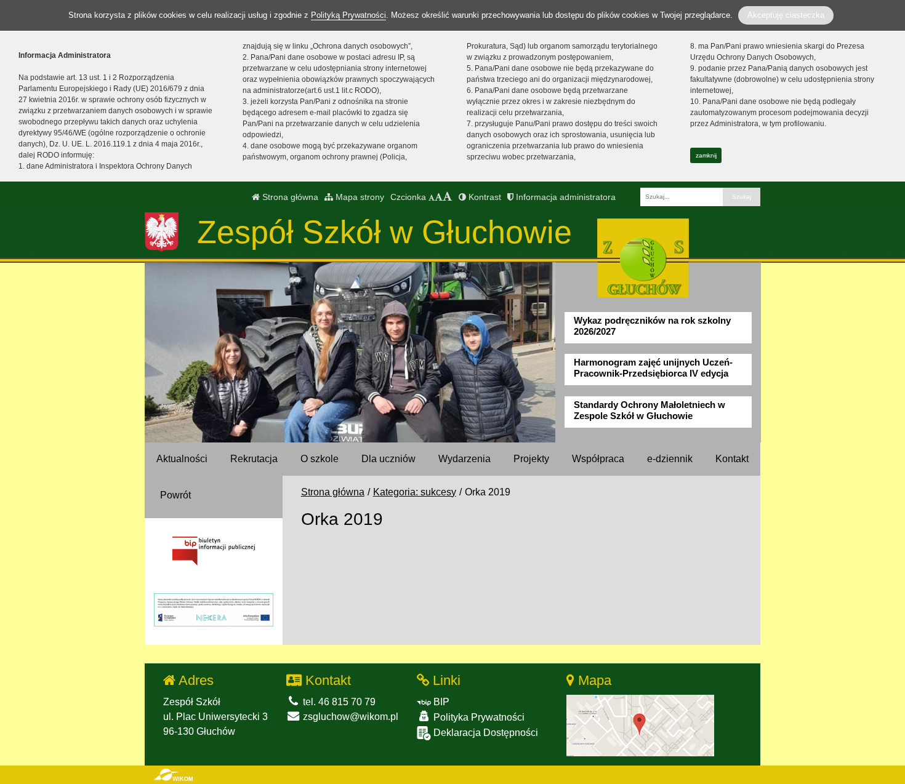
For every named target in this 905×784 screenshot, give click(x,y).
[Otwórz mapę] (640, 724)
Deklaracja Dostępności (484, 732)
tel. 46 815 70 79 (338, 702)
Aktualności (181, 459)
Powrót (175, 495)
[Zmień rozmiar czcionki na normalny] (431, 197)
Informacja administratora (564, 197)
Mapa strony (358, 197)
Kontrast (483, 197)
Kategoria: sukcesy (414, 492)
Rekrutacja (254, 459)
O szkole (319, 459)
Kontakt (732, 459)
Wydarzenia (464, 459)
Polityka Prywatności (478, 717)
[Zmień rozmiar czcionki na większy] (439, 197)
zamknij (706, 155)
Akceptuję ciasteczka (785, 15)
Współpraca (598, 459)
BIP (440, 702)
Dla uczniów (388, 459)
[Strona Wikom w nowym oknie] (173, 775)
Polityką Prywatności (348, 15)
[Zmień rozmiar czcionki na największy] (447, 197)
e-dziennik (670, 459)
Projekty (531, 459)
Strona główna (289, 197)
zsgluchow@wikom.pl (349, 716)
